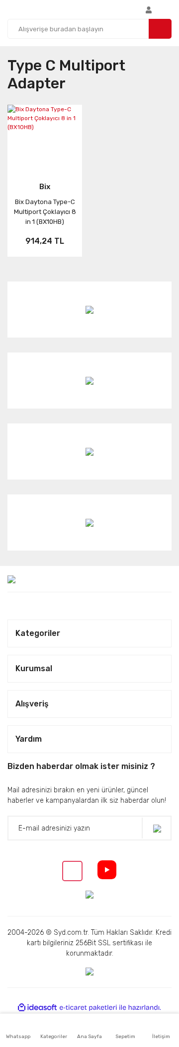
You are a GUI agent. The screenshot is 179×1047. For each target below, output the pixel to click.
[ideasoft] (37, 1007)
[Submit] (157, 828)
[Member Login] (149, 9)
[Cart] (169, 9)
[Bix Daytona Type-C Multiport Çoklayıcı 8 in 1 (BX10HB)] (44, 137)
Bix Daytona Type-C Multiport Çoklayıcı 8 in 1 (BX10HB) (45, 211)
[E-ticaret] (88, 1007)
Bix (44, 186)
